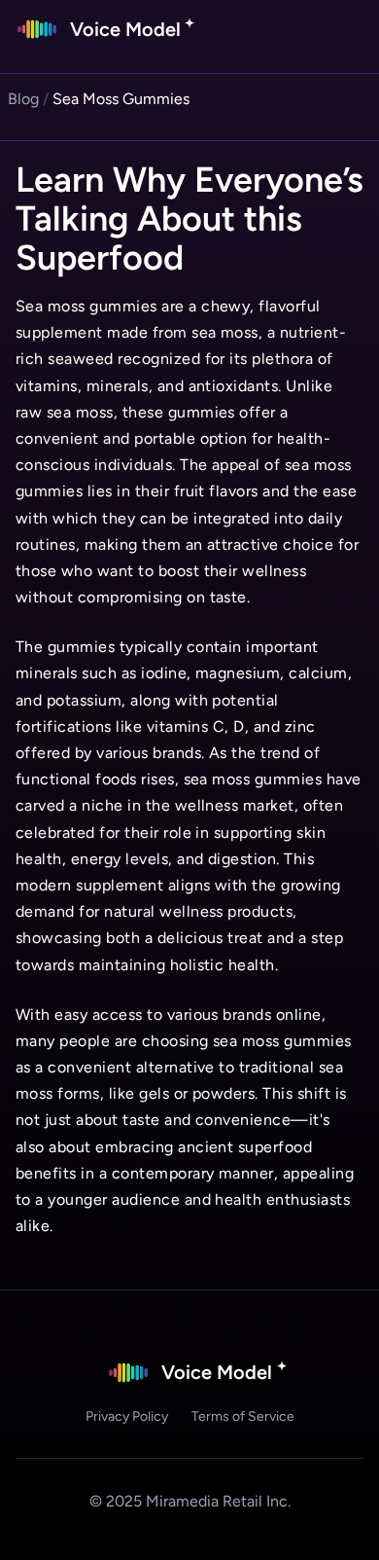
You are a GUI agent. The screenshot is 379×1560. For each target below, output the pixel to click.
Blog (23, 99)
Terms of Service (242, 1416)
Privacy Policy (127, 1416)
